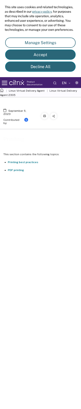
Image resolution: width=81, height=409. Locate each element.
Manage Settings (40, 42)
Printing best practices (23, 162)
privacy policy (42, 11)
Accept (40, 54)
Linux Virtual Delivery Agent (27, 90)
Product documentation (35, 83)
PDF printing (16, 170)
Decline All (40, 66)
